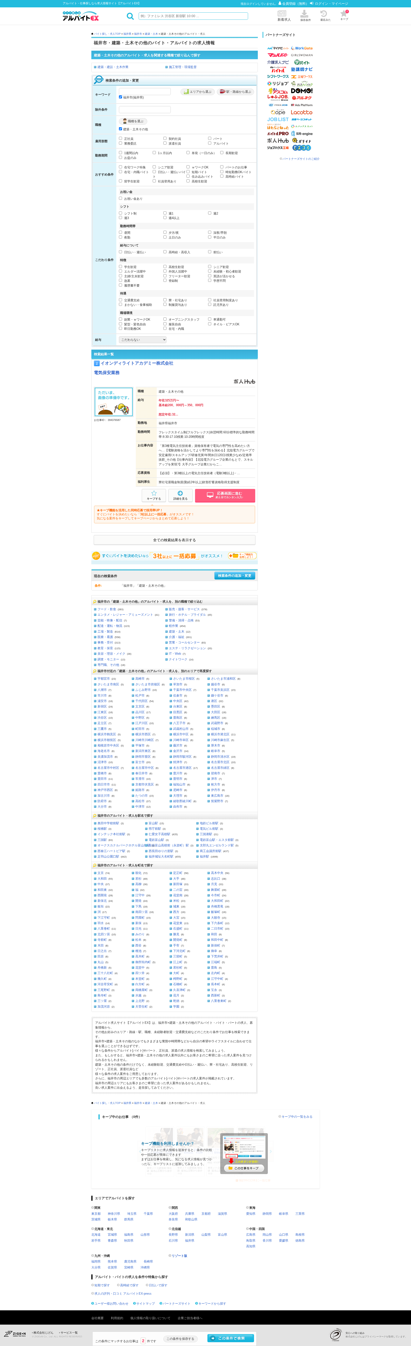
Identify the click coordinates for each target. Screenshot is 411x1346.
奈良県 (173, 1219)
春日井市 (141, 773)
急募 (126, 281)
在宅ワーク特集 (134, 167)
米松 (176, 900)
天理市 (177, 795)
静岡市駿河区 (182, 756)
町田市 (140, 729)
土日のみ (174, 237)
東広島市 (217, 795)
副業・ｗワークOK (136, 319)
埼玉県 (132, 1213)
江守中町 (217, 978)
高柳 (138, 884)
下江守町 (104, 917)
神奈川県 (114, 1213)
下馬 (138, 906)
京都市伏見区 (144, 784)
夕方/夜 (173, 232)
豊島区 (177, 717)
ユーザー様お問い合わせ (111, 1303)
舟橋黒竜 (217, 906)
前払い (217, 252)
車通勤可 (219, 319)
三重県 (300, 1213)
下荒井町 (217, 956)
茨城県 (96, 1219)
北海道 (96, 1234)
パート (217, 139)
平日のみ (219, 237)
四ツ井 (140, 973)
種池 (138, 951)
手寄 (176, 945)
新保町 (215, 945)
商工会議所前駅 (210, 851)
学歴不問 (219, 281)
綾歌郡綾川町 (182, 801)
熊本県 (112, 1261)
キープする (154, 498)
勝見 (176, 934)
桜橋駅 (102, 828)
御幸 (214, 951)
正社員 (128, 139)
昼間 (126, 232)
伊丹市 (215, 790)
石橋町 (177, 984)
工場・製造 (105, 631)
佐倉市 (177, 695)
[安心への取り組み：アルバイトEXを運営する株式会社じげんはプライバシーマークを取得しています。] (337, 1334)
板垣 (101, 906)
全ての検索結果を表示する (174, 540)
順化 (138, 873)
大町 (176, 973)
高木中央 (217, 873)
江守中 (140, 895)
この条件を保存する (180, 1339)
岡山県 (267, 1234)
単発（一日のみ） (203, 153)
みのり (140, 934)
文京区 (140, 706)
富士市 (140, 762)
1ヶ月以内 (164, 153)
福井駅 (204, 856)
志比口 (215, 878)
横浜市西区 (143, 734)
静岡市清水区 (220, 756)
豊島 (214, 967)
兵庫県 (189, 1213)
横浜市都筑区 (107, 740)
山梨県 (206, 1234)
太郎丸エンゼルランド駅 (217, 845)
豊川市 (177, 773)
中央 (101, 884)
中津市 (140, 806)
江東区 (102, 712)
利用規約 (117, 1318)
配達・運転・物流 (110, 626)
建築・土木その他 (135, 129)
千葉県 (148, 1213)
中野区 (140, 717)
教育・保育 (105, 648)
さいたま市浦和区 (223, 678)
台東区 (177, 706)
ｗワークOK (200, 167)
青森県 (112, 1240)
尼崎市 (177, 790)
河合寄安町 (105, 984)
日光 (138, 928)
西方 (176, 912)
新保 (138, 923)
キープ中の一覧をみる (297, 1116)
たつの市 (141, 795)
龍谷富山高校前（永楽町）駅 (169, 845)
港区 (214, 701)
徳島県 (300, 1240)
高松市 (140, 801)
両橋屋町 (141, 990)
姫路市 (140, 790)
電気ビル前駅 (209, 828)
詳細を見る (180, 498)
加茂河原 (104, 1006)
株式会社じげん (44, 1332)
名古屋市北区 (220, 762)
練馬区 (215, 717)
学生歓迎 (130, 267)
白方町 (140, 984)
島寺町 (102, 995)
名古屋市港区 (182, 768)
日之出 (102, 951)
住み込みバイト (202, 176)
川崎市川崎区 (144, 740)
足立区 (102, 723)
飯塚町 (215, 912)
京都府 (206, 1213)
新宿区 (102, 706)
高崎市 (140, 678)
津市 (214, 778)
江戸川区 (141, 723)
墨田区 (215, 706)
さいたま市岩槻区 (147, 684)
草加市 (177, 684)
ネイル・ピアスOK (226, 324)
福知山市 (179, 784)
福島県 (128, 1234)
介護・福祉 (176, 637)
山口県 (283, 1234)
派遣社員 (174, 143)
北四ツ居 (104, 934)
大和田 (102, 878)
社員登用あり (166, 181)
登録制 (173, 281)
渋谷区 (102, 717)
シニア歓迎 (165, 167)
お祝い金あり (133, 198)
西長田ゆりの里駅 (161, 851)
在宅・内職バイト (136, 172)
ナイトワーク (178, 659)
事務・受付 (105, 642)
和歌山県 (191, 1219)
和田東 (102, 890)
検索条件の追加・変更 (234, 575)
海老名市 (104, 751)
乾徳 (176, 1001)
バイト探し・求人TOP (107, 33)
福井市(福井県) (133, 97)
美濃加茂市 (105, 756)
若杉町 (177, 967)
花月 (176, 995)
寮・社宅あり (177, 300)
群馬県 (128, 1219)
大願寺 (215, 917)
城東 (176, 906)
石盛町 (177, 928)
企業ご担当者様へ (190, 1318)
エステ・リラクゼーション (187, 648)
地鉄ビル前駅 (209, 823)
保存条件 (305, 20)
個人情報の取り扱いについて (150, 1318)
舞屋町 (215, 890)
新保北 (102, 900)
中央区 (177, 701)
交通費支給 (131, 300)
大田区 (215, 712)
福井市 (138, 33)
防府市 (102, 801)
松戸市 (140, 695)
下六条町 (217, 923)
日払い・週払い (134, 252)
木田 (101, 945)
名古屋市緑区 (220, 768)
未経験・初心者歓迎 (226, 271)
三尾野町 (104, 990)
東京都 (96, 1213)
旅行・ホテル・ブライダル (187, 614)
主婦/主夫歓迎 (133, 276)
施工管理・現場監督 (183, 67)
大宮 (176, 917)
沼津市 (102, 762)
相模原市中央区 (108, 745)
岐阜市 (215, 751)
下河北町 (179, 951)
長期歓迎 (231, 153)
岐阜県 (283, 1213)
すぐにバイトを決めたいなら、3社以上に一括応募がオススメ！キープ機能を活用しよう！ (174, 556)
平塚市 (140, 745)
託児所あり (220, 305)
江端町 (215, 962)
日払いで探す (158, 1285)
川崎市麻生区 (220, 740)
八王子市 (179, 723)
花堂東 (177, 923)
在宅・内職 (176, 329)
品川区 (140, 712)
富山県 (222, 1234)
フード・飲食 (107, 609)
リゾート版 (179, 1256)
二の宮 (177, 890)
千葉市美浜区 (220, 690)
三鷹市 (102, 729)
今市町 (215, 895)
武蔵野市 (217, 723)
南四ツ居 (141, 912)
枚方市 (215, 784)
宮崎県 (128, 1267)
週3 (126, 218)
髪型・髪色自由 (134, 324)
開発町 (177, 939)
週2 (215, 213)
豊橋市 (102, 773)
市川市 (102, 695)
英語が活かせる (223, 276)
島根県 (300, 1234)
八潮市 (102, 690)
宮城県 (112, 1234)
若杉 (138, 878)
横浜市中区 (181, 734)
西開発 (102, 895)
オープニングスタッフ (184, 319)
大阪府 (173, 1213)
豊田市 (102, 778)
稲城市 (215, 729)
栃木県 (112, 1219)
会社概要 (97, 1318)
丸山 (101, 962)
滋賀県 (222, 1213)
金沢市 (177, 751)
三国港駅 (206, 834)
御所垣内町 (143, 962)
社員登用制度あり (225, 300)
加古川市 (104, 795)
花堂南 (177, 895)
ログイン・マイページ (331, 3)
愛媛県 (283, 1240)
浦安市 (102, 701)
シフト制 (130, 213)
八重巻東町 (218, 1001)
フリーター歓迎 (179, 276)
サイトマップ (145, 1303)
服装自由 (174, 324)
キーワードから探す (212, 1303)
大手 (176, 878)
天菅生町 (141, 1006)
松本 (138, 939)
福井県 (127, 33)
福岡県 (96, 1261)
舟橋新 (102, 967)
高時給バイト (234, 176)
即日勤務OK (132, 329)
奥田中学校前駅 (108, 823)
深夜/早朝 (219, 232)
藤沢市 (177, 745)
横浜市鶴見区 (107, 734)
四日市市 (104, 784)
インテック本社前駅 (111, 834)
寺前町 (102, 939)
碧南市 (215, 773)
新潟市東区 (143, 751)
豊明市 (177, 778)
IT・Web (175, 653)
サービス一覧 (69, 1332)
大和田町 (217, 900)
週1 (170, 213)
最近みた (325, 19)
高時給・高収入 (179, 252)
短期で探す (102, 1285)
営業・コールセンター (184, 642)
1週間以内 (130, 153)
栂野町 (177, 978)
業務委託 (130, 143)
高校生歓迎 (199, 181)
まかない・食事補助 (137, 305)
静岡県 (267, 1213)
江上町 (177, 962)
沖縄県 (145, 1267)
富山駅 (153, 823)
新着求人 (284, 19)
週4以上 (174, 218)
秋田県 (128, 1240)
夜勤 (126, 237)
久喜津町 (179, 990)
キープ (344, 15)
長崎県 (148, 1261)
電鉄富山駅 (156, 840)
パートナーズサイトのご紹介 (301, 159)
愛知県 (250, 1213)
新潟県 (189, 1234)
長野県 (173, 1234)
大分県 (96, 1267)
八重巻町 (104, 928)
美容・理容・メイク (111, 653)
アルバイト (220, 143)
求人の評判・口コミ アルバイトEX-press (123, 1293)
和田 (214, 934)
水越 (138, 995)
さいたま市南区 (108, 684)
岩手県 (96, 1240)
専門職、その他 (108, 665)
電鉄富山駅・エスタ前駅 (217, 840)
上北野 (140, 1001)
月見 (214, 884)
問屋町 (140, 917)
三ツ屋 (102, 1001)
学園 (176, 1006)
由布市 (177, 806)
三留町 (177, 956)
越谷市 (215, 684)
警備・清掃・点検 (181, 620)
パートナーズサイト (177, 1303)
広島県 (250, 1234)
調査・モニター (108, 659)
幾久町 (102, 978)
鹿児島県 (130, 1261)
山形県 (145, 1234)
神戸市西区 (105, 790)
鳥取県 (250, 1240)
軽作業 (173, 626)
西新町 (215, 995)
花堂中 (140, 967)
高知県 (250, 1246)
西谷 (138, 945)
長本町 (215, 984)
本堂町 (140, 978)
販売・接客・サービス (184, 609)
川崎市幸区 (181, 740)
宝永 (214, 990)
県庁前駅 (155, 828)
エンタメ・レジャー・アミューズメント (125, 614)
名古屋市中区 (144, 768)
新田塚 (177, 884)
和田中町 (217, 939)
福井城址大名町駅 (161, 856)
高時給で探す (129, 1285)
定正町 (177, 873)
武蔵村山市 (181, 729)
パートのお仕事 (236, 167)
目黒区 (177, 712)
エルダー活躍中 (134, 271)
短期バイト (199, 172)
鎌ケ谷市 (217, 695)
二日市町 (217, 928)
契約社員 (174, 139)
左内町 (215, 973)
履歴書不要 (131, 285)
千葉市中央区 (182, 690)
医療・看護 (105, 637)
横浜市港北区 (220, 734)
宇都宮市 (104, 678)
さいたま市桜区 (184, 678)
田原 (101, 956)
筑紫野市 (217, 801)
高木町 (140, 956)
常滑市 (140, 778)
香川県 (267, 1240)
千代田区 (141, 701)
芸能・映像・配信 (110, 620)
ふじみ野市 (143, 690)
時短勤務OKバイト (238, 172)
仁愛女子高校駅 (159, 834)
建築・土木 (151, 33)
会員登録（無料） (296, 3)
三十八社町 (105, 973)
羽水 (101, 923)
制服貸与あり (177, 305)
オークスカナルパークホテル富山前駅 (124, 845)
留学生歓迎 (131, 181)
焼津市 (177, 762)
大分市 (102, 806)
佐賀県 (112, 1267)
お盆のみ (130, 158)
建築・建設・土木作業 (113, 67)
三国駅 (102, 840)
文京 (101, 873)
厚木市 (215, 745)
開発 (138, 900)
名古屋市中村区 (108, 768)
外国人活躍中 (177, 271)
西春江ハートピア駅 (111, 851)
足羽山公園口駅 (108, 856)
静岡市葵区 (143, 756)
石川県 (173, 1240)
